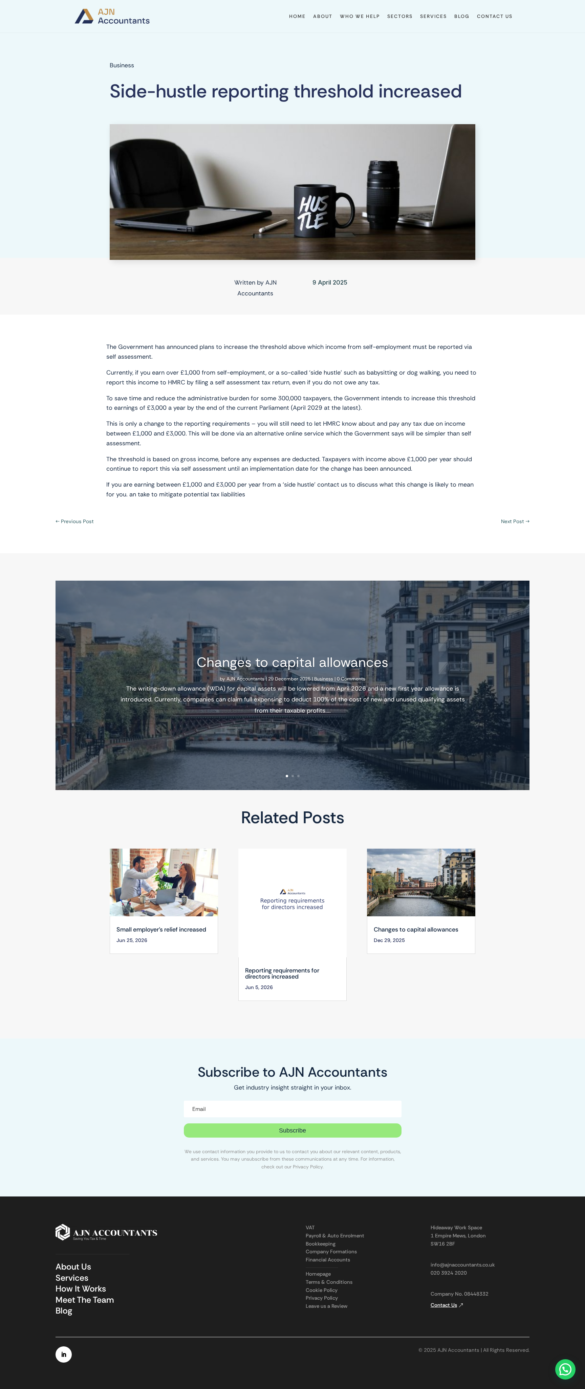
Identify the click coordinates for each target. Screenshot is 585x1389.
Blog (462, 16)
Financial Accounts (328, 1259)
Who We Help (360, 16)
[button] (565, 1369)
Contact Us (495, 16)
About (322, 16)
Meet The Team (85, 1299)
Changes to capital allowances (292, 662)
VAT (310, 1227)
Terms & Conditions (329, 1282)
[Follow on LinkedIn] (64, 1354)
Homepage (318, 1274)
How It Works (81, 1288)
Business (122, 65)
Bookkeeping (320, 1243)
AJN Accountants (245, 679)
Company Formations (331, 1251)
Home (297, 16)
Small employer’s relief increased (161, 929)
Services (433, 16)
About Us (73, 1266)
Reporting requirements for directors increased (282, 973)
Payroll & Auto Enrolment (335, 1235)
